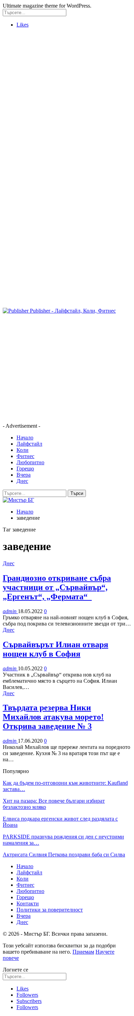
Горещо (25, 468)
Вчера (23, 475)
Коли (22, 450)
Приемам (83, 952)
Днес (22, 481)
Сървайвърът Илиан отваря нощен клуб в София (55, 649)
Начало (24, 437)
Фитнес (25, 456)
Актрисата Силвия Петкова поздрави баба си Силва (64, 854)
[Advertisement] (67, 100)
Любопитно (30, 462)
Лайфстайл (29, 444)
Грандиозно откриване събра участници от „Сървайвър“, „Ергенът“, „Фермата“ (57, 587)
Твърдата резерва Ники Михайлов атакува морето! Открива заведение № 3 (53, 717)
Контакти (27, 903)
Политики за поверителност (49, 910)
